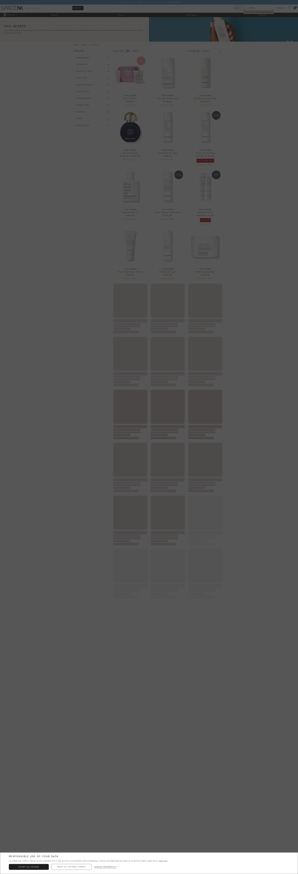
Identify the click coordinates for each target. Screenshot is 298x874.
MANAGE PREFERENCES (105, 867)
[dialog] (149, 863)
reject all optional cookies (71, 867)
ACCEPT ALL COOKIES (29, 867)
